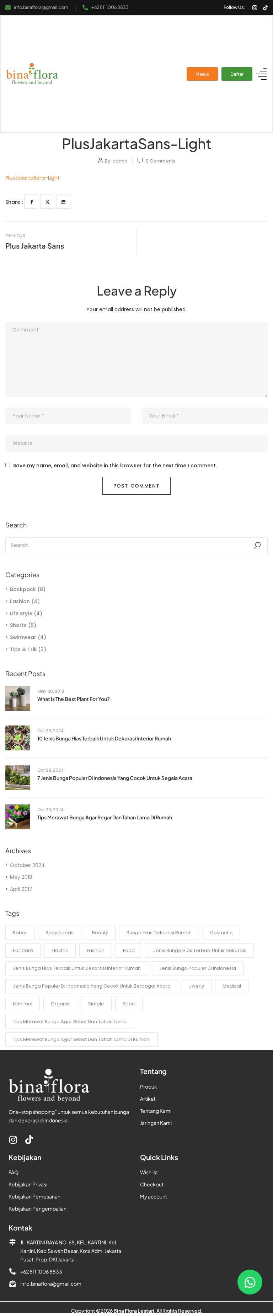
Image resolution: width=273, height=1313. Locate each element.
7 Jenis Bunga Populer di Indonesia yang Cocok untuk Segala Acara (114, 778)
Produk (148, 1086)
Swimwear (23, 637)
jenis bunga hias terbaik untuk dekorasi (199, 950)
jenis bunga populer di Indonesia (197, 968)
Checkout (152, 1184)
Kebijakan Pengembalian (37, 1208)
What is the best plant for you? (73, 699)
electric (60, 950)
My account (153, 1196)
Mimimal (22, 1003)
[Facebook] (31, 202)
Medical (232, 986)
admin (119, 161)
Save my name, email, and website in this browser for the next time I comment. (115, 465)
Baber (20, 932)
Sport (129, 1003)
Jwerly (196, 986)
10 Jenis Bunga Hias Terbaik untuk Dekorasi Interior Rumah (104, 738)
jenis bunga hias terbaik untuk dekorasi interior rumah (77, 968)
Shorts (18, 625)
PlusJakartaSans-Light (32, 177)
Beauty (100, 932)
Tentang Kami (155, 1110)
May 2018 (21, 877)
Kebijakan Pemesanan (34, 1196)
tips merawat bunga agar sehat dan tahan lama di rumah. (81, 1039)
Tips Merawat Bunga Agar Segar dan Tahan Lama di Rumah (104, 817)
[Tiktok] (265, 7)
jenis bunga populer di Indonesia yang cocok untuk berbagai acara (92, 986)
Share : (14, 202)
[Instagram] (254, 7)
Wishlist (149, 1172)
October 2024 (27, 865)
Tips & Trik (23, 649)
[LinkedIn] (63, 202)
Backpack (23, 589)
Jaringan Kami (156, 1123)
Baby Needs (60, 932)
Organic (60, 1003)
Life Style (21, 613)
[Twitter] (47, 202)
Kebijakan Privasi (28, 1184)
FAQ (13, 1172)
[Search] (257, 545)
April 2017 (21, 889)
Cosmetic (221, 932)
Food (129, 950)
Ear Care (23, 950)
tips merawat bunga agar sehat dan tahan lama (70, 1021)
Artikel (147, 1098)
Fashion (20, 601)
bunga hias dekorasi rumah (159, 932)
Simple (96, 1003)
